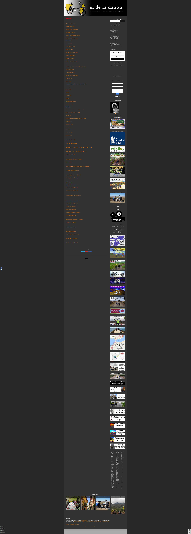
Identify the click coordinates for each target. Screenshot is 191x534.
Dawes (117, 460)
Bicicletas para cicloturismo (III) (72, 242)
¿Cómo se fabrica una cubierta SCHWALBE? (74, 219)
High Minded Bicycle (117, 480)
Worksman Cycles (122, 486)
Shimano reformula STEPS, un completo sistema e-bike (76, 84)
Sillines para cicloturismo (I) (72, 203)
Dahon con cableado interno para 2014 (73, 112)
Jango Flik (117, 486)
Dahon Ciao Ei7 (69, 43)
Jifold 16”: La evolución (70, 55)
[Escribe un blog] (85, 253)
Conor (117, 455)
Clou (116, 453)
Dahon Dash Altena (69, 49)
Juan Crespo (118, 113)
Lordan (122, 463)
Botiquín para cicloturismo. (71, 209)
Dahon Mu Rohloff (69, 104)
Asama (112, 465)
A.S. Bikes (112, 455)
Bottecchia (112, 481)
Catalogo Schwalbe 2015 (70, 72)
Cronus (117, 458)
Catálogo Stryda (68, 127)
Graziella (117, 476)
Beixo (111, 469)
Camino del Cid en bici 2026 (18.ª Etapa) (117, 496)
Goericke (117, 475)
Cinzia (112, 488)
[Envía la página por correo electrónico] (88, 249)
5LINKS (112, 453)
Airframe (112, 459)
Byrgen (112, 485)
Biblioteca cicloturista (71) (115, 26)
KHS (121, 455)
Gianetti (117, 470)
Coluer (117, 454)
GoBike (117, 474)
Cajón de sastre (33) (114, 30)
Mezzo (122, 466)
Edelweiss (117, 466)
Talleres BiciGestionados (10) (115, 44)
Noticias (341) (113, 42)
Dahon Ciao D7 (69, 121)
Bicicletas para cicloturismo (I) (72, 234)
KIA (121, 458)
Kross (121, 461)
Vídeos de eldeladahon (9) (115, 45)
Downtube (117, 463)
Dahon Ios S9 (68, 89)
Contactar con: (113, 49)
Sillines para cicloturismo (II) (72, 190)
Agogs (112, 457)
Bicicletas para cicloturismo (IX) (72, 38)
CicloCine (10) (113, 31)
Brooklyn (112, 484)
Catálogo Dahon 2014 (69, 132)
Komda (122, 460)
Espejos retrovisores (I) (71, 206)
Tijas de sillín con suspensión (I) (72, 29)
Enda (116, 467)
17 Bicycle (112, 452)
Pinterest (86, 251)
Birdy (111, 479)
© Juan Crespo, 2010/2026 (90, 526)
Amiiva (112, 462)
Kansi (121, 453)
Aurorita (112, 467)
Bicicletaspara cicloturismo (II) (71, 238)
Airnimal (112, 460)
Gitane (117, 473)
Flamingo (117, 468)
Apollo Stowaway (112, 464)
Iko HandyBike (118, 483)
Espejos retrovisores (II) (70, 139)
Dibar (116, 462)
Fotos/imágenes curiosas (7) (115, 36)
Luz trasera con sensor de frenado (72, 63)
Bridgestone (112, 482)
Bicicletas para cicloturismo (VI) (72, 75)
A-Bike (112, 454)
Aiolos (112, 458)
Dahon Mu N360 (68, 95)
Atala (111, 466)
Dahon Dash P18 (71, 143)
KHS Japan (122, 457)
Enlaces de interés (114, 35)
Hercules (117, 478)
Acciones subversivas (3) (115, 25)
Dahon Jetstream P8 (70, 154)
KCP (121, 454)
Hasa (116, 477)
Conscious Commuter (117, 457)
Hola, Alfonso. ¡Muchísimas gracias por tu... (117, 230)
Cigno (112, 487)
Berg (111, 470)
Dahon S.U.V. (68, 98)
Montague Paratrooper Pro (71, 101)
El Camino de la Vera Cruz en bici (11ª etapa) (88, 497)
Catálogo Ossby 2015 (70, 58)
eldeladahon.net (84, 520)
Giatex (117, 472)
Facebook (90, 251)
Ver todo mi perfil (117, 115)
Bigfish (112, 476)
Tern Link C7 (68, 115)
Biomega (112, 478)
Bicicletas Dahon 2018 (70, 26)
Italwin (117, 484)
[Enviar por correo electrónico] (84, 253)
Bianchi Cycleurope (112, 474)
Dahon (117, 459)
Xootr (121, 487)
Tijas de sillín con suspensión (72, 184)
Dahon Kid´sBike (69, 78)
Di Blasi (117, 461)
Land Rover (122, 462)
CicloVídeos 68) (113, 32)
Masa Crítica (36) (114, 39)
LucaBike (122, 464)
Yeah (121, 488)
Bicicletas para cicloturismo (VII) (72, 61)
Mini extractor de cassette (71, 23)
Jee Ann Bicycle (118, 488)
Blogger (104, 526)
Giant (116, 471)
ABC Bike (112, 456)
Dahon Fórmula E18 (69, 135)
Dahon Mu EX (68, 81)
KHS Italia (122, 456)
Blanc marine (113, 480)
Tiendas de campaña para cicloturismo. (73, 212)
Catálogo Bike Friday (69, 124)
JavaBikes (117, 487)
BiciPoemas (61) (113, 29)
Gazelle (117, 469)
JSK (121, 452)
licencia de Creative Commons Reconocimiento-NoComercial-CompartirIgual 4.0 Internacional (91, 521)
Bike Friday (112, 477)
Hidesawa (117, 479)
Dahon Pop (68, 92)
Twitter (83, 251)
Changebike (112, 486)
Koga (121, 459)
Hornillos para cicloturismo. (71, 215)
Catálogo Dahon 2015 (70, 69)
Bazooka (112, 468)
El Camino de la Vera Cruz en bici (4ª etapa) (73, 497)
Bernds (112, 471)
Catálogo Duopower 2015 (70, 46)
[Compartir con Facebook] (87, 253)
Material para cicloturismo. (71, 231)
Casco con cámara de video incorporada (79, 147)
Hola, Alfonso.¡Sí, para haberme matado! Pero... (117, 227)
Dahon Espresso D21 (70, 86)
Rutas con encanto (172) (115, 43)
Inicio (86, 258)
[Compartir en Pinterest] (88, 253)
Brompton (112, 483)
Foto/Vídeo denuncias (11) (115, 37)
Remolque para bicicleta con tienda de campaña (75, 109)
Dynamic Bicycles (117, 465)
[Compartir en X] (86, 253)
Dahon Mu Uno (68, 129)
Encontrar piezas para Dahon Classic (73, 35)
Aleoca (112, 461)
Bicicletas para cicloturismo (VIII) (72, 52)
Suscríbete (117, 58)
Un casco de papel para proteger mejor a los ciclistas (76, 118)
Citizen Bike (117, 452)
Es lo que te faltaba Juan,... (117, 232)
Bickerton (112, 475)
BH (111, 472)
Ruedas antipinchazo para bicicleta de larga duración (76, 66)
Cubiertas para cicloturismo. (71, 222)
